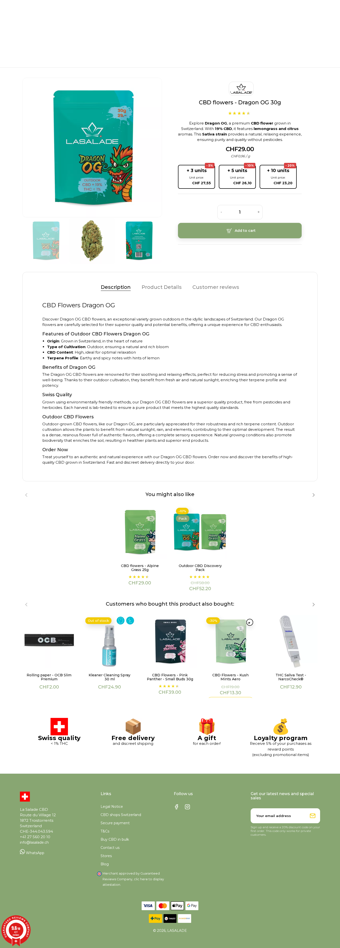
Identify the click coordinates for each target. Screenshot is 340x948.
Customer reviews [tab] (215, 287)
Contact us (110, 847)
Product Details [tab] (162, 287)
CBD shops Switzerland (121, 815)
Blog (105, 864)
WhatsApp (34, 853)
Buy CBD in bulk (115, 839)
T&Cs (105, 831)
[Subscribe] (312, 815)
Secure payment (115, 823)
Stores (106, 856)
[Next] (147, 147)
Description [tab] (116, 287)
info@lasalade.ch (34, 842)
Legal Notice (112, 806)
